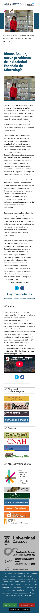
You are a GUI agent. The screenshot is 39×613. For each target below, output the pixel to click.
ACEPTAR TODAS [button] (9, 605)
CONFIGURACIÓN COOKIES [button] (20, 609)
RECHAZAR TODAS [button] (27, 605)
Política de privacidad (24, 596)
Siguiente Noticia (27, 298)
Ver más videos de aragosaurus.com (17, 383)
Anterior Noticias (11, 298)
